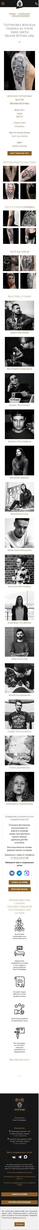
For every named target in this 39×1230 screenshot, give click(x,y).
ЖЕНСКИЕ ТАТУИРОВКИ (20, 16)
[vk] (12, 873)
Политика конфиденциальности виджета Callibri (19, 1184)
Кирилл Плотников (19, 441)
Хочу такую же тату (19, 153)
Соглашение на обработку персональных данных (19, 1178)
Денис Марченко (19, 405)
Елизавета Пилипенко (19, 804)
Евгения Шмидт (19, 478)
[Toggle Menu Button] (2, 3)
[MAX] (25, 1157)
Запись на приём (19, 882)
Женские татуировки (19, 96)
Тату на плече (20, 136)
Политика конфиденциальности (19, 1172)
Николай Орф (19, 659)
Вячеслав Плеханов (20, 550)
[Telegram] (20, 1157)
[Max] (26, 873)
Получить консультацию (19, 1202)
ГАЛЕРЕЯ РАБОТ (24, 14)
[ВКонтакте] (13, 1157)
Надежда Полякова (19, 623)
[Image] (11, 173)
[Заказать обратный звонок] (36, 3)
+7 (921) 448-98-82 (19, 1144)
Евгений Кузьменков (19, 369)
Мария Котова (19, 103)
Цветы (19, 116)
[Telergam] (19, 873)
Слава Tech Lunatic (20, 731)
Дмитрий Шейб (19, 333)
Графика (19, 126)
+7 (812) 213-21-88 (19, 858)
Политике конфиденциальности (14, 1217)
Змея (19, 113)
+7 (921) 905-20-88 (19, 1136)
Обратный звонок (19, 889)
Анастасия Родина (19, 586)
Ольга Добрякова (19, 767)
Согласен (19, 1224)
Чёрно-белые (19, 146)
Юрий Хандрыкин (19, 695)
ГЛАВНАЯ (12, 14)
